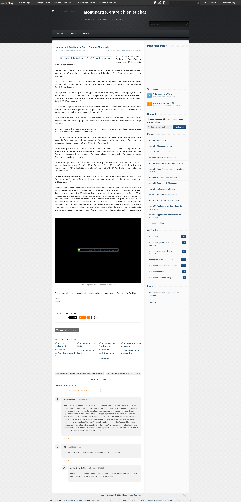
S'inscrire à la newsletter (67, 330)
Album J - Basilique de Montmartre (163, 195)
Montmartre (153, 237)
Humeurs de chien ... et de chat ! (162, 260)
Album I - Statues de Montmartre (162, 189)
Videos (72, 34)
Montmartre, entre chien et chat (115, 12)
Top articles (106, 501)
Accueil (60, 34)
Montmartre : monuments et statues (163, 266)
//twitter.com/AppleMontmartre (164, 97)
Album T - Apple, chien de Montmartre (164, 200)
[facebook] (154, 2)
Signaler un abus (129, 501)
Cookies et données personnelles (160, 501)
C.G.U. (141, 501)
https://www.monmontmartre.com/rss (166, 105)
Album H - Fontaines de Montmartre (163, 183)
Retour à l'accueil (98, 379)
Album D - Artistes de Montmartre (162, 158)
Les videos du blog (156, 223)
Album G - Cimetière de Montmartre (163, 177)
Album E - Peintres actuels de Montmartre (166, 163)
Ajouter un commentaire (78, 390)
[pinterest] (164, 2)
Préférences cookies (183, 501)
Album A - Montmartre (157, 140)
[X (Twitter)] (159, 2)
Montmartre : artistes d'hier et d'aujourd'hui (160, 252)
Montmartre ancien (156, 272)
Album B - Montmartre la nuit (160, 146)
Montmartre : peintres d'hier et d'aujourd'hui (161, 244)
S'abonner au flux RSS (163, 103)
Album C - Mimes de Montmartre (162, 152)
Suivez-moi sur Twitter (163, 94)
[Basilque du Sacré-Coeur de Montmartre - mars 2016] (86, 58)
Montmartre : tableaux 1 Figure (161, 278)
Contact (86, 34)
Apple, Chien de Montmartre (71, 501)
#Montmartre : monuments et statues (128, 50)
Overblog (137, 495)
